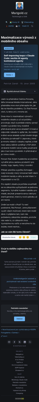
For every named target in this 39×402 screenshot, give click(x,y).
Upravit (5, 336)
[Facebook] (14, 342)
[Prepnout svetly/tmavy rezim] (32, 26)
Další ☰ (25, 26)
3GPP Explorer (19, 367)
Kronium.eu (19, 388)
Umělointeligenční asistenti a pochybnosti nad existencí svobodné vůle (21, 281)
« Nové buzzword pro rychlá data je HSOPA (18, 329)
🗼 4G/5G (10, 26)
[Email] (9, 342)
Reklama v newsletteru (19, 385)
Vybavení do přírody (19, 390)
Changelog (19, 393)
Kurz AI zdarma (19, 377)
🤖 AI (18, 26)
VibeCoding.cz (19, 357)
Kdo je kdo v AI (30, 259)
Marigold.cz (19, 13)
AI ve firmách (19, 359)
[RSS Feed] (30, 342)
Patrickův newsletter (19, 382)
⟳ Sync (33, 237)
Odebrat (19, 319)
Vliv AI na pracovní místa (19, 365)
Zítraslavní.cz (19, 370)
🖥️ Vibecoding (27, 22)
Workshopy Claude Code (19, 380)
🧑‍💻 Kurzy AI (14, 22)
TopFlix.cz (19, 362)
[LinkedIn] (25, 342)
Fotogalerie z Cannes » (10, 333)
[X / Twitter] (19, 342)
